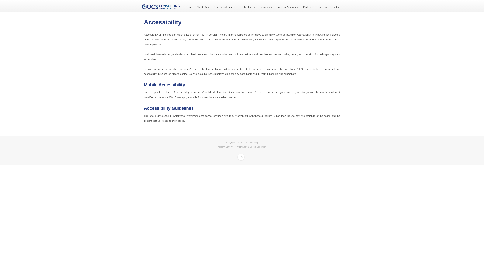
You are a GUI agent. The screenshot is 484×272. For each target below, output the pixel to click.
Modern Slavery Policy (228, 147)
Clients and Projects (225, 7)
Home (189, 7)
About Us (202, 7)
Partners (308, 7)
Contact (336, 7)
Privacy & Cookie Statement (253, 147)
